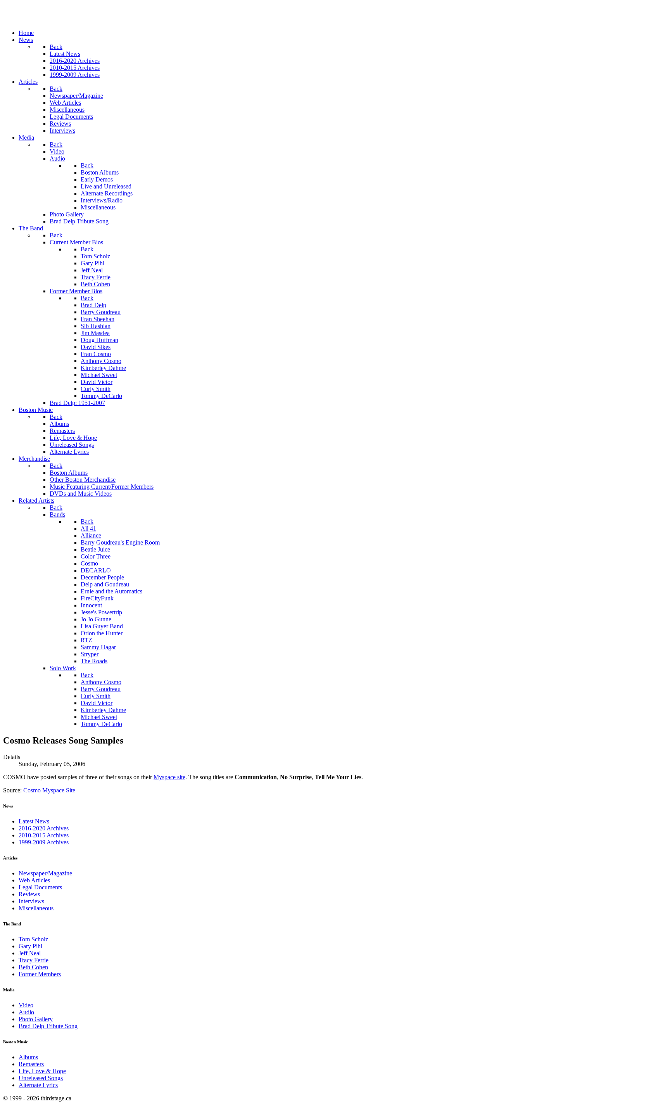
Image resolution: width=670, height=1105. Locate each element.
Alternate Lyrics (38, 1085)
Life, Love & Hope (42, 1071)
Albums (28, 1057)
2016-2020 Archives (44, 828)
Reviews (29, 894)
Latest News (34, 821)
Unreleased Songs (41, 1078)
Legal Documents (40, 887)
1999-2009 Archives (44, 842)
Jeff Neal (30, 953)
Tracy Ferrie (33, 960)
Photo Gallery (36, 1019)
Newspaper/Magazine (45, 873)
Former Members (40, 974)
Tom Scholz (33, 939)
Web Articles (34, 880)
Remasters (31, 1064)
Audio (26, 1012)
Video (26, 1005)
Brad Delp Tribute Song (48, 1026)
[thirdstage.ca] (44, 19)
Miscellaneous (36, 908)
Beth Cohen (33, 967)
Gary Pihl (30, 946)
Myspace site (169, 777)
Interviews (31, 901)
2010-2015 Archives (44, 835)
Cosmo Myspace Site (49, 790)
